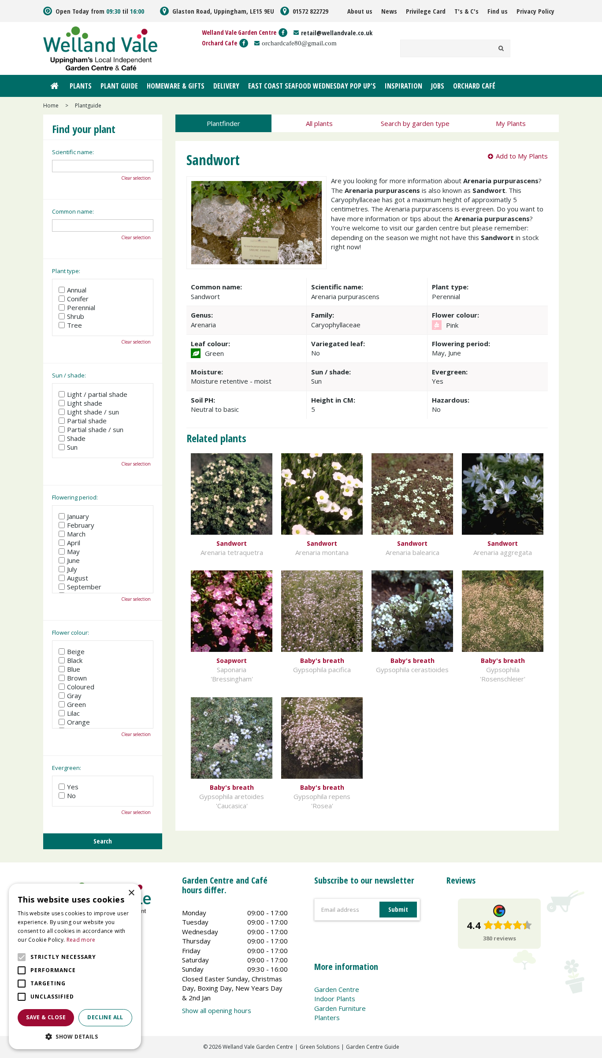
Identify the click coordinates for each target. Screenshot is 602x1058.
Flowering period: (75, 497)
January (78, 516)
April (73, 543)
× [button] (131, 893)
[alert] (75, 966)
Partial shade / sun (95, 429)
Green (76, 704)
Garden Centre (336, 989)
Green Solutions (319, 1047)
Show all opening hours (216, 1010)
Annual (76, 290)
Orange (78, 722)
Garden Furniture (340, 1008)
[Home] (54, 86)
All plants (319, 123)
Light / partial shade (97, 394)
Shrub (75, 316)
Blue (73, 669)
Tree (74, 325)
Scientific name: (73, 152)
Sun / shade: (69, 375)
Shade (76, 438)
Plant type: (66, 271)
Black (74, 660)
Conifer (78, 299)
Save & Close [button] (46, 1017)
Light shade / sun (93, 412)
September (84, 587)
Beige (76, 651)
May (73, 551)
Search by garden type (415, 123)
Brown (77, 678)
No (71, 795)
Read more (81, 939)
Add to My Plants (522, 156)
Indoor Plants (334, 998)
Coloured (80, 687)
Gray (74, 695)
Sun (72, 447)
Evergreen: (66, 768)
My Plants (511, 123)
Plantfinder (223, 123)
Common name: (73, 211)
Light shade (84, 403)
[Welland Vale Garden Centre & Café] (100, 47)
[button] (75, 1036)
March (76, 534)
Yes (72, 787)
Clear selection (136, 178)
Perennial (81, 307)
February (80, 525)
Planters (327, 1017)
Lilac (73, 713)
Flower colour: (70, 632)
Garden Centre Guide (372, 1047)
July (72, 569)
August (77, 578)
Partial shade (87, 421)
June (73, 560)
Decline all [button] (105, 1017)
